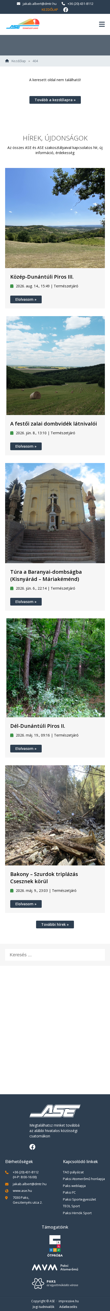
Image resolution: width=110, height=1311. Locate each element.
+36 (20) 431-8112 (80, 3)
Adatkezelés (68, 1307)
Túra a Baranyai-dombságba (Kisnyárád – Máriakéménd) (46, 575)
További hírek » (55, 924)
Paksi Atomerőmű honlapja (84, 1178)
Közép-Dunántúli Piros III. (42, 276)
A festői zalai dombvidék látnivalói (53, 423)
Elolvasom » (26, 299)
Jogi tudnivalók (43, 1307)
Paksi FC (69, 1192)
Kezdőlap (50, 9)
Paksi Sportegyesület (79, 1199)
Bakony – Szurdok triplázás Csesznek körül (44, 878)
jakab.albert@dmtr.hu (40, 3)
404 (35, 61)
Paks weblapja (74, 1185)
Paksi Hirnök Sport (77, 1213)
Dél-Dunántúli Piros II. (37, 725)
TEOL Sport (71, 1206)
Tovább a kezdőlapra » (55, 99)
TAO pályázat (73, 1172)
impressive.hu (69, 1301)
